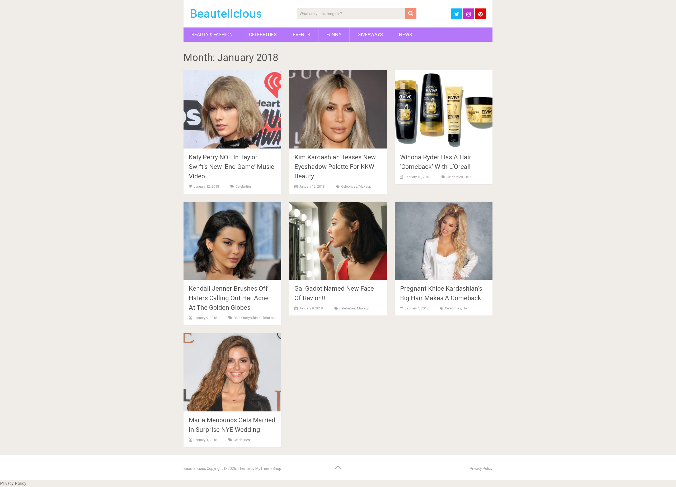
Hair (467, 177)
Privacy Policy (481, 468)
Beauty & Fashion (212, 34)
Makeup (365, 186)
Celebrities (263, 34)
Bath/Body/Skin (246, 318)
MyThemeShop (268, 468)
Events (301, 34)
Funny (333, 34)
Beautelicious (226, 14)
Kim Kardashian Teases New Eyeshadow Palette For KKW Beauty (335, 167)
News (405, 34)
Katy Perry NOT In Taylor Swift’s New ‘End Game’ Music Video (231, 167)
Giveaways (370, 34)
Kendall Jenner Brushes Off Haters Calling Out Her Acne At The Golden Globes (229, 298)
